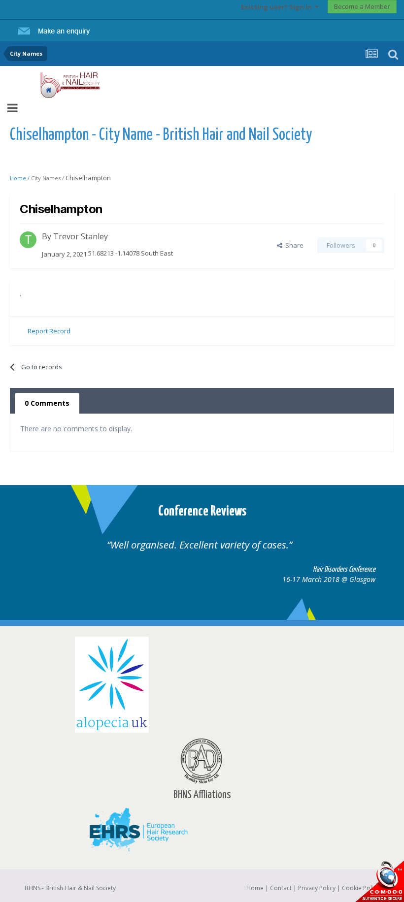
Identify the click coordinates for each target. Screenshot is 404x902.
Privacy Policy (317, 888)
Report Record (49, 330)
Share (292, 245)
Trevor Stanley (80, 236)
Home (255, 888)
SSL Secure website (379, 881)
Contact (281, 888)
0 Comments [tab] (47, 403)
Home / (20, 178)
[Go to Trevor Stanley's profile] (28, 239)
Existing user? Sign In (278, 6)
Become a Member (362, 6)
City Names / (48, 178)
